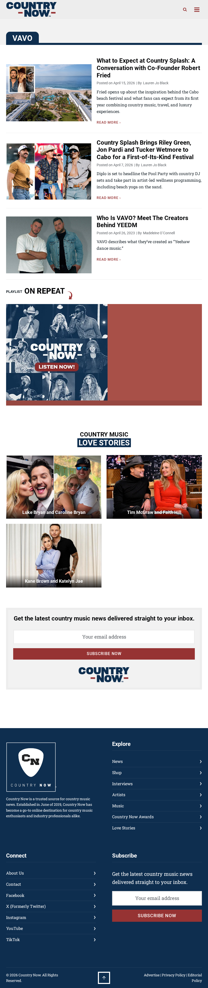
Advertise (152, 975)
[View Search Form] (185, 10)
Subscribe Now (104, 653)
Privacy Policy (173, 975)
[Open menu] (197, 9)
